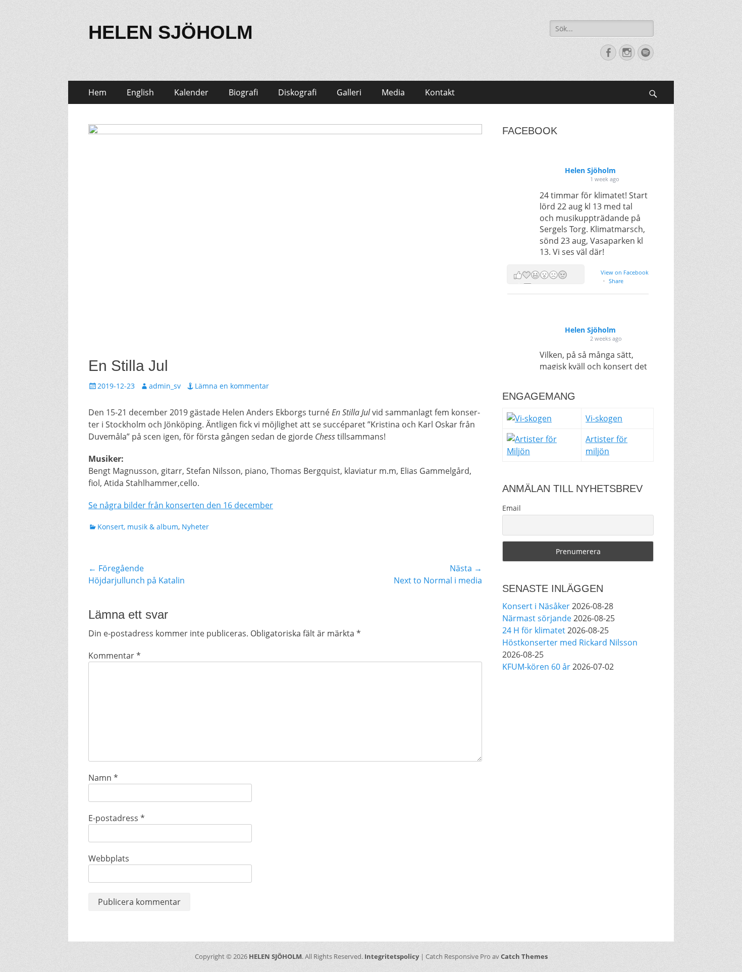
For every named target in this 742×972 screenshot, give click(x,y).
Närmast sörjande (536, 618)
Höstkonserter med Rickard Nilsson (570, 642)
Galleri (349, 92)
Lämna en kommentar (232, 386)
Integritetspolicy (391, 956)
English (140, 92)
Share (616, 281)
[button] (545, 274)
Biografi (243, 92)
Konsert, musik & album (137, 526)
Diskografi (297, 92)
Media (393, 92)
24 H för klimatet (533, 630)
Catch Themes (524, 956)
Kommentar (114, 655)
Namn (103, 777)
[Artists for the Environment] (542, 451)
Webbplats (108, 858)
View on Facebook (625, 272)
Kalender (191, 92)
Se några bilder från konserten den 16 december (180, 505)
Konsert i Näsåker (536, 606)
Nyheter (195, 526)
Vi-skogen (604, 418)
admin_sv (165, 386)
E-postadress (116, 818)
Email (511, 508)
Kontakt (440, 92)
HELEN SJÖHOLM (170, 32)
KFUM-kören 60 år (536, 666)
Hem (97, 92)
